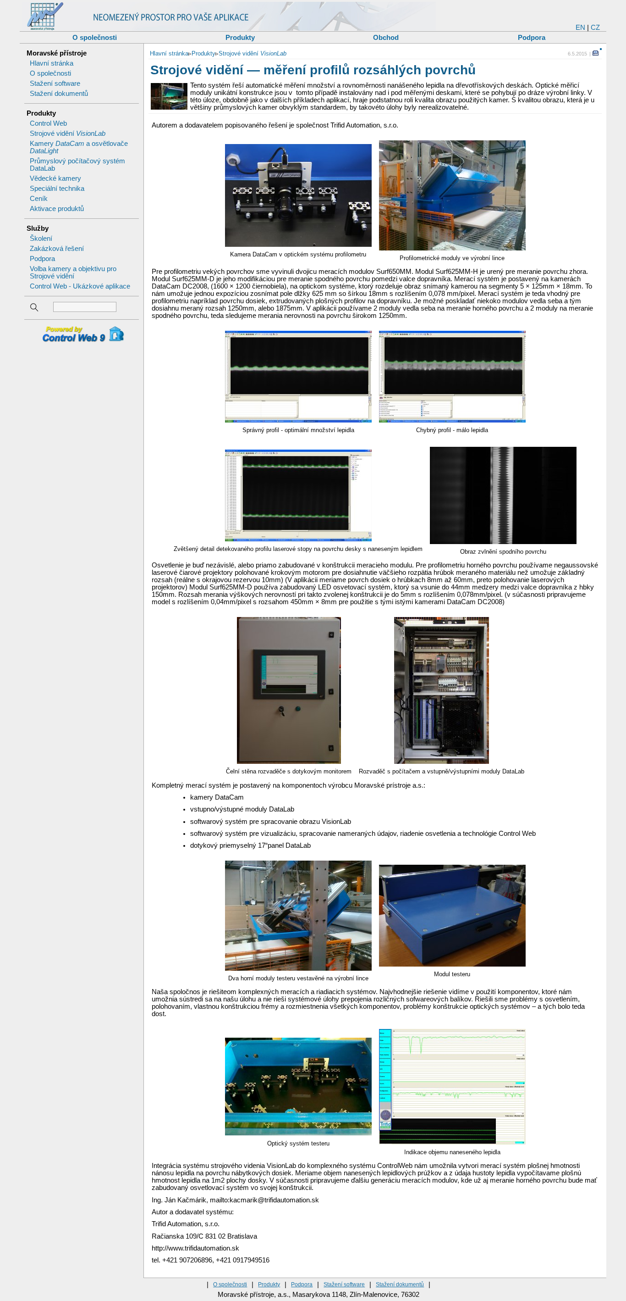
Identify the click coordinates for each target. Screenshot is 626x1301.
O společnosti (94, 37)
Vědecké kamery (55, 178)
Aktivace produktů (57, 208)
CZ (595, 27)
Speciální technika (57, 188)
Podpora (531, 37)
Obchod (386, 37)
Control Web (48, 123)
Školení (41, 238)
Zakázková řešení (57, 248)
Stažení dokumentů (59, 93)
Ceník (39, 198)
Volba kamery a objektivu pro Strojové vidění (73, 272)
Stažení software (55, 83)
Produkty (240, 37)
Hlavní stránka (51, 63)
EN (580, 27)
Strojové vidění (67, 133)
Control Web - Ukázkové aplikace (80, 286)
